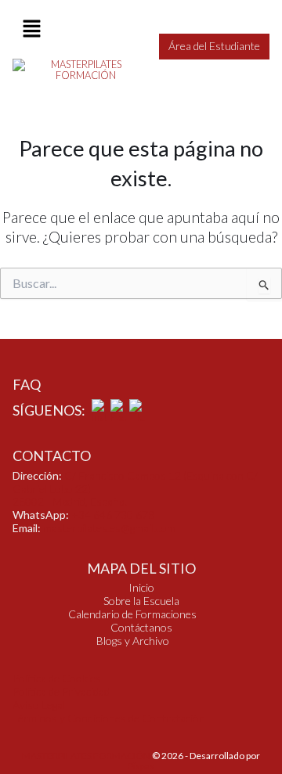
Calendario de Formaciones (132, 614)
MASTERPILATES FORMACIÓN (86, 755)
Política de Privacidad (61, 691)
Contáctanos (141, 627)
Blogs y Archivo (132, 641)
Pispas (141, 766)
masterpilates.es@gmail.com (109, 528)
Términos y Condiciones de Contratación (109, 718)
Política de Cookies (57, 678)
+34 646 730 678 (112, 514)
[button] (31, 29)
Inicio (141, 587)
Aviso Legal (39, 704)
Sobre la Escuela (141, 601)
